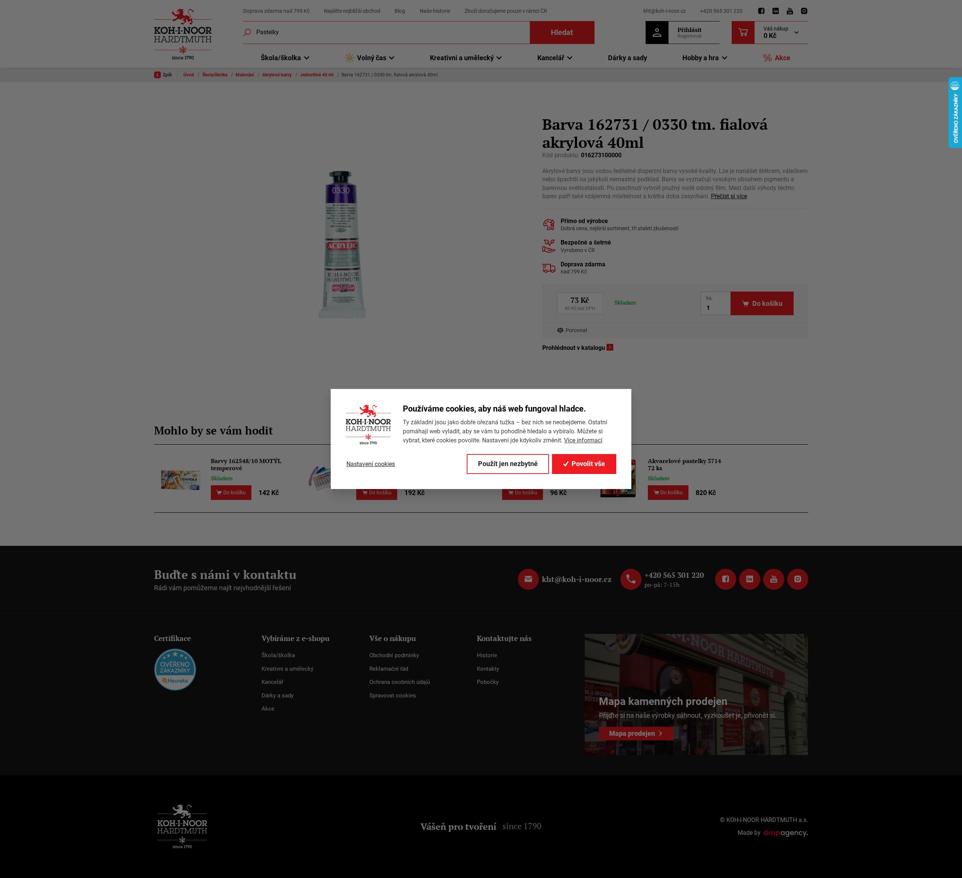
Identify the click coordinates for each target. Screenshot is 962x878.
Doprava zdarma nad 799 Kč (276, 11)
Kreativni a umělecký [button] (462, 58)
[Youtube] (790, 11)
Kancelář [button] (550, 58)
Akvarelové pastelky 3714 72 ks (684, 464)
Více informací (583, 440)
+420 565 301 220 (721, 11)
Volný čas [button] (371, 58)
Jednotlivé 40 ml (317, 74)
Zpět (167, 74)
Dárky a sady (627, 58)
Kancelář (272, 682)
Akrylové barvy (277, 74)
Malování (245, 74)
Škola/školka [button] (281, 58)
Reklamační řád (388, 668)
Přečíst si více (729, 196)
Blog (400, 11)
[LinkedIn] (775, 11)
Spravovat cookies (392, 695)
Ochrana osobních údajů (399, 682)
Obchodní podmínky (394, 655)
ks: (709, 298)
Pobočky (488, 682)
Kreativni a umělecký (287, 668)
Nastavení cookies (370, 464)
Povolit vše (588, 464)
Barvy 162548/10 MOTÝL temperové (246, 464)
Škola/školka (215, 74)
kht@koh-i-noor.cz (664, 11)
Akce (782, 58)
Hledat (562, 32)
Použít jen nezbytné (508, 464)
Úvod (189, 74)
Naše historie (435, 11)
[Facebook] (761, 11)
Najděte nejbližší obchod (352, 11)
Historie (487, 655)
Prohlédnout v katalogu (573, 347)
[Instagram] (804, 11)
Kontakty (488, 668)
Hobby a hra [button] (700, 58)
